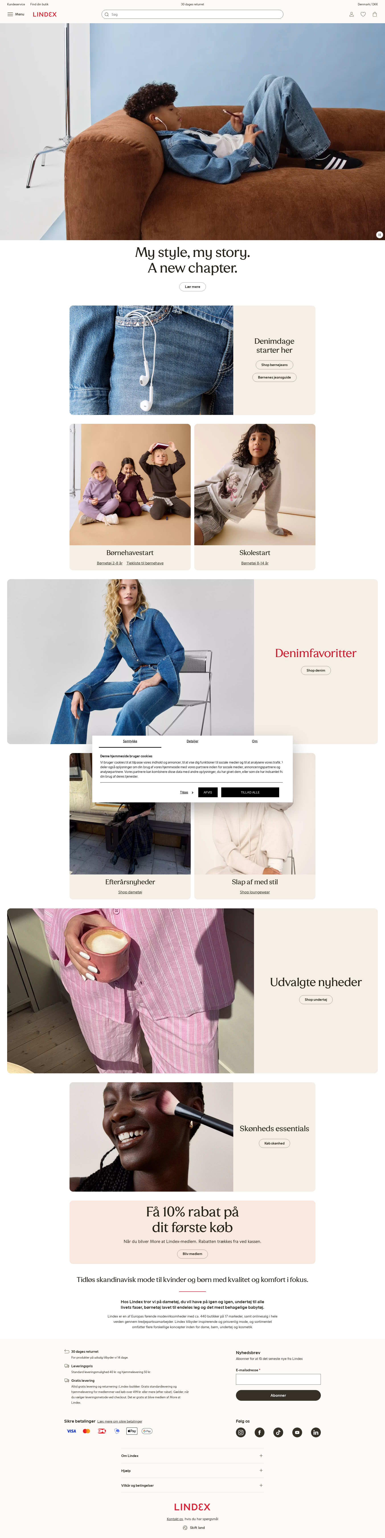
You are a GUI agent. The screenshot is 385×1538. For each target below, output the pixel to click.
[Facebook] (259, 1432)
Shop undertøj (316, 999)
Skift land (197, 1528)
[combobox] (192, 14)
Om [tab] (255, 741)
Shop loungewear (255, 892)
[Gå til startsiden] (45, 14)
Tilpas (184, 792)
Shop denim (316, 670)
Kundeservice (16, 4)
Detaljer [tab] (192, 741)
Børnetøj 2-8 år (110, 563)
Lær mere (192, 287)
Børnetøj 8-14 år (254, 563)
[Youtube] (297, 1432)
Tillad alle (250, 792)
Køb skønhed (274, 1143)
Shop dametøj (130, 892)
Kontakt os (175, 1519)
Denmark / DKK (368, 4)
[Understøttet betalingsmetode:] (149, 1432)
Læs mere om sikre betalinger (119, 1421)
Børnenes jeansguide (274, 377)
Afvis (208, 792)
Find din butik (39, 4)
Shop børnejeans (274, 365)
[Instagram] (241, 1432)
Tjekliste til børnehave (145, 563)
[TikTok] (278, 1432)
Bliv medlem (192, 1254)
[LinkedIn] (316, 1432)
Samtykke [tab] (130, 741)
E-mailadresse (248, 1370)
